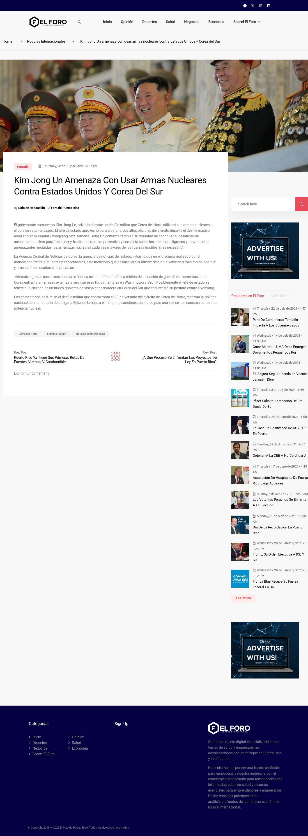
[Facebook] (245, 5)
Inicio (107, 22)
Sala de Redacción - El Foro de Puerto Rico (48, 208)
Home (7, 41)
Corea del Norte (27, 334)
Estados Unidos (56, 334)
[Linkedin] (268, 5)
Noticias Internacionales (46, 41)
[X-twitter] (253, 5)
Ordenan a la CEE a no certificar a (279, 456)
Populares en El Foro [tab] (247, 296)
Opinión (127, 22)
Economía (216, 22)
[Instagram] (260, 5)
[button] (247, 22)
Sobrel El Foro (244, 22)
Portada (23, 167)
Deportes (149, 22)
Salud (170, 22)
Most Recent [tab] (281, 296)
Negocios (191, 22)
